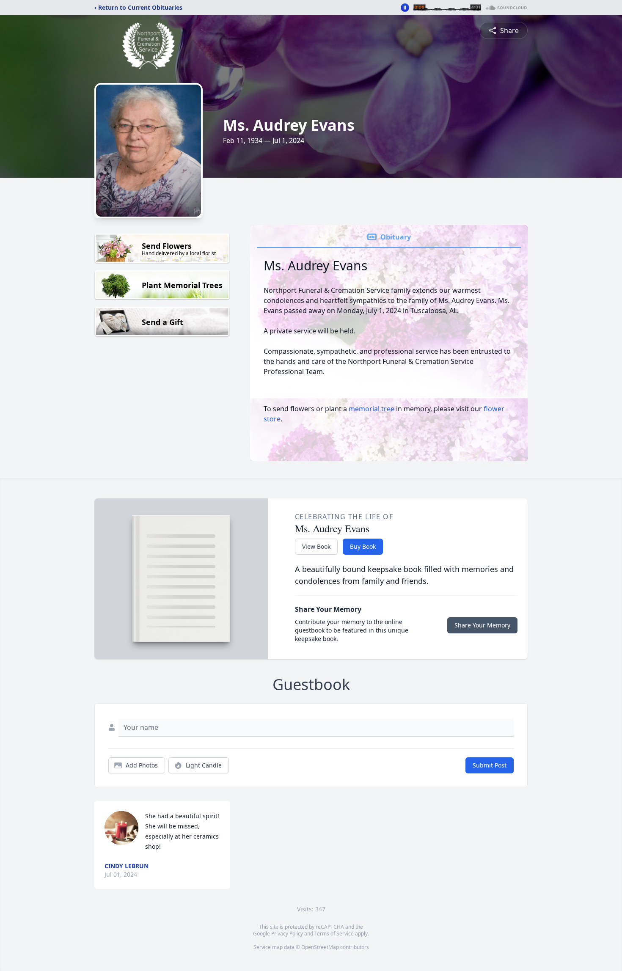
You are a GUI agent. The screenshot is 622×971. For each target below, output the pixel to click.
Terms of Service (334, 933)
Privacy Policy (287, 933)
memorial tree (371, 408)
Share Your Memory (482, 625)
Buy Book (363, 546)
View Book (316, 546)
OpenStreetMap (320, 947)
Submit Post (489, 765)
